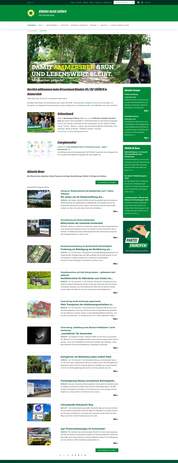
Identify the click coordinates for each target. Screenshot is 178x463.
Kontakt (78, 2)
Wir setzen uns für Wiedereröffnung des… (82, 197)
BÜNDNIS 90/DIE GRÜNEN (52, 11)
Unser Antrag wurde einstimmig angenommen (81, 301)
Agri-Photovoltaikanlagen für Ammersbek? (83, 428)
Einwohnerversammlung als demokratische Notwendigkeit (86, 246)
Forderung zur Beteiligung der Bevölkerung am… (86, 249)
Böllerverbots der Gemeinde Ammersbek (82, 223)
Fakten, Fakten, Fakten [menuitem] (120, 25)
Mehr (115, 211)
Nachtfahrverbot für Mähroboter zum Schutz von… (87, 278)
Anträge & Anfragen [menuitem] (79, 25)
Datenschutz (107, 2)
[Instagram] (142, 2)
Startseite (43, 31)
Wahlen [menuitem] (103, 25)
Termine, (94, 103)
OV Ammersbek (32, 31)
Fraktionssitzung (131, 94)
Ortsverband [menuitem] (51, 25)
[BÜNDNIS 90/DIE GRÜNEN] (31, 13)
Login (29, 2)
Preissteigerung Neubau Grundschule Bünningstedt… (88, 380)
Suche (91, 2)
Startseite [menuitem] (32, 25)
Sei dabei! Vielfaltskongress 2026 (136, 177)
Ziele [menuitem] (40, 25)
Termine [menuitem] (93, 25)
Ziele (69, 103)
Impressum (98, 2)
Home (73, 2)
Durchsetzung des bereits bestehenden (78, 220)
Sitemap (85, 2)
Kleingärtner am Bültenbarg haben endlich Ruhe (86, 356)
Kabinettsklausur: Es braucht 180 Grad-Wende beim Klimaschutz (136, 154)
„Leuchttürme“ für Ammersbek (76, 333)
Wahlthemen (83, 105)
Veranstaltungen (52, 105)
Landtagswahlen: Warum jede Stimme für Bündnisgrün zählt (137, 198)
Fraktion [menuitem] (64, 25)
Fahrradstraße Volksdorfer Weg (77, 404)
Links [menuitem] (146, 2)
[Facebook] (138, 2)
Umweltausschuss (132, 116)
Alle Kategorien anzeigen (107, 182)
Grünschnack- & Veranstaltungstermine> (72, 131)
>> (85, 455)
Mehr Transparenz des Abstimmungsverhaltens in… (87, 304)
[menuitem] (73, 2)
